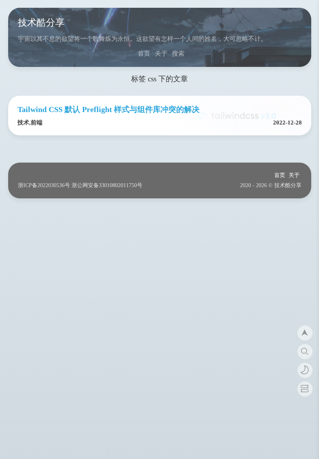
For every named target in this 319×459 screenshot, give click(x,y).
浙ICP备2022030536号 (44, 185)
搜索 (178, 53)
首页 (144, 53)
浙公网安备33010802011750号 (107, 185)
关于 (161, 53)
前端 (36, 122)
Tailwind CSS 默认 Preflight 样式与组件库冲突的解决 (109, 109)
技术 (23, 122)
